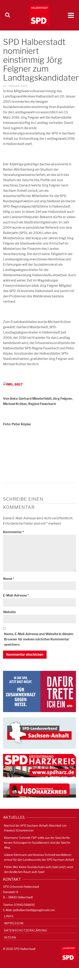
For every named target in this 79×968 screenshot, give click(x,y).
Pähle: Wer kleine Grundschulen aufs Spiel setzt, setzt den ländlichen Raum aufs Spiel (38, 869)
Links (9, 916)
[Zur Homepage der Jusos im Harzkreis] (39, 790)
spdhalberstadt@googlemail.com (34, 910)
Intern (10, 937)
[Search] (7, 15)
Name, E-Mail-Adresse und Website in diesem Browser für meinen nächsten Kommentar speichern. (38, 639)
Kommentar (13, 532)
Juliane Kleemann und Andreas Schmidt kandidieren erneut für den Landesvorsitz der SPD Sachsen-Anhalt (39, 857)
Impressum (13, 923)
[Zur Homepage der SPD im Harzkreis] (39, 765)
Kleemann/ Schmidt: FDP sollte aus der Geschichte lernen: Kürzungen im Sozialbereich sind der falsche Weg (37, 842)
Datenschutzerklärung (25, 930)
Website (9, 612)
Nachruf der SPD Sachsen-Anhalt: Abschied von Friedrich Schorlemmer (35, 828)
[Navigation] (71, 15)
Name (8, 579)
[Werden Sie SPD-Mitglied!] (39, 691)
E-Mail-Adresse (16, 595)
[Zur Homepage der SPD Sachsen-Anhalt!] (39, 733)
